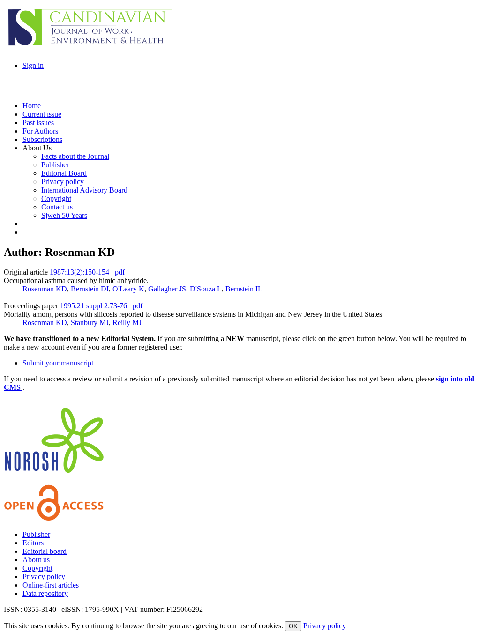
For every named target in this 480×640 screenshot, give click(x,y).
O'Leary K (128, 289)
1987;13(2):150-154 (79, 272)
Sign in (33, 65)
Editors (33, 543)
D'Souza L (206, 289)
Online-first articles (50, 585)
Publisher (36, 534)
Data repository (45, 593)
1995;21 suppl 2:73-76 (93, 306)
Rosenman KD (44, 289)
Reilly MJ (127, 323)
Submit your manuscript (57, 363)
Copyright (37, 568)
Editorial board (44, 551)
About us (36, 560)
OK (293, 626)
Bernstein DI (90, 289)
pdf (119, 272)
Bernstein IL (243, 289)
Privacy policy (43, 576)
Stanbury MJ (90, 323)
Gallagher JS (167, 289)
